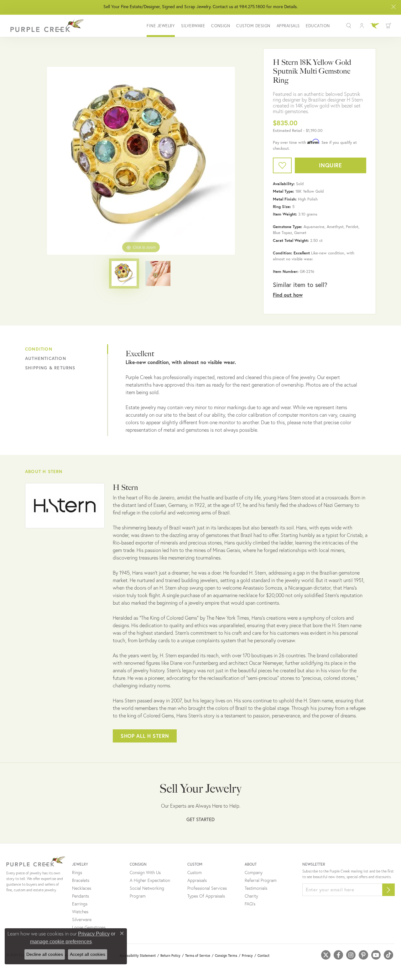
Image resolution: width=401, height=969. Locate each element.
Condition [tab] (38, 349)
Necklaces (81, 888)
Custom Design (253, 26)
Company (254, 872)
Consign (220, 26)
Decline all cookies (44, 954)
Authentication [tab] (45, 358)
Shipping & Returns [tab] (50, 368)
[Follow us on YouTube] (376, 955)
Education (318, 26)
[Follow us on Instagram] (351, 955)
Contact (263, 955)
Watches (80, 911)
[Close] (393, 7)
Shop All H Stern (145, 735)
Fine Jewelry (161, 26)
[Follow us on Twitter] (326, 955)
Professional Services (207, 888)
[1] (388, 889)
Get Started (200, 819)
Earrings (79, 904)
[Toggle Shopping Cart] (388, 26)
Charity (251, 896)
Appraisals (288, 26)
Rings (77, 872)
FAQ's (250, 904)
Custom (194, 872)
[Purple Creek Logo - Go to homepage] (45, 26)
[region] (141, 161)
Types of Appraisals (206, 896)
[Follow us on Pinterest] (363, 955)
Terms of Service (197, 955)
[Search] (349, 26)
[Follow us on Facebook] (338, 955)
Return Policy (170, 955)
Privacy (247, 955)
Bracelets (80, 880)
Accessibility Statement (138, 955)
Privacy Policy (94, 933)
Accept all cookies (87, 954)
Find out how (288, 294)
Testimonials (256, 888)
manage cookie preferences (61, 941)
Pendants (80, 896)
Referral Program (261, 880)
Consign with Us (145, 872)
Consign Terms (226, 955)
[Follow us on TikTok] (388, 955)
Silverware (193, 26)
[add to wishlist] (282, 165)
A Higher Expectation (150, 880)
